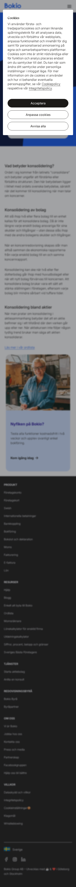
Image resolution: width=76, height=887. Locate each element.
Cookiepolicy (51, 84)
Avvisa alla (38, 126)
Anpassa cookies (38, 115)
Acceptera (38, 103)
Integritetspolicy (40, 88)
